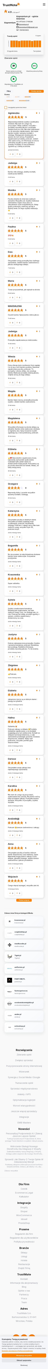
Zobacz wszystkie (11, 1171)
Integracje (24, 1117)
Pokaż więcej (24, 900)
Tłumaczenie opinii (24, 1083)
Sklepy (24, 1252)
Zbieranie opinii (24, 1054)
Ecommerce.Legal (24, 1193)
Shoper (24, 1211)
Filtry (9, 91)
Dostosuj (24, 1365)
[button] (16, 12)
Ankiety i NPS (24, 1094)
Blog (24, 1287)
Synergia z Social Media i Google (24, 1077)
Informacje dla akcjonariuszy (24, 1283)
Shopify (24, 1207)
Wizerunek (24, 1071)
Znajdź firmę (24, 1268)
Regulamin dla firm (24, 1234)
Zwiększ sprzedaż (24, 1060)
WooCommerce (24, 1215)
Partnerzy (24, 1294)
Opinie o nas (24, 1290)
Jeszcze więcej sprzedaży (24, 1111)
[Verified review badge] (37, 113)
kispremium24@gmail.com (28, 27)
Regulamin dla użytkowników (24, 1238)
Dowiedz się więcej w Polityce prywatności (17, 1351)
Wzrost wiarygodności (24, 1105)
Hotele (24, 1260)
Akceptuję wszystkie (24, 1355)
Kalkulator (24, 1196)
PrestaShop (24, 1223)
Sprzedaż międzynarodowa (24, 1088)
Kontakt (24, 1279)
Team (24, 1302)
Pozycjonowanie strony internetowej (24, 1066)
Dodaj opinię (36, 91)
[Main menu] (44, 4)
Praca (24, 1298)
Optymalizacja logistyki (24, 1100)
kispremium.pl (24, 24)
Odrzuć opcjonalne (24, 1360)
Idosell (24, 1219)
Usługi (24, 1256)
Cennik (24, 1189)
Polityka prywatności (24, 1241)
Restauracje (24, 1264)
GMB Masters (24, 1122)
